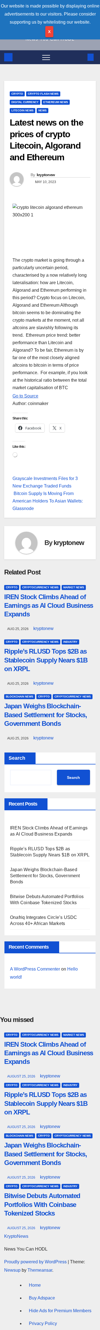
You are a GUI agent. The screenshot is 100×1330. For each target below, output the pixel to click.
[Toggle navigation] (46, 57)
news (42, 110)
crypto (17, 93)
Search (17, 758)
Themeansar (40, 1270)
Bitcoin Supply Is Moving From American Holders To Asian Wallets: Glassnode (47, 501)
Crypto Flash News (43, 93)
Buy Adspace (42, 1298)
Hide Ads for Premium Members (60, 1310)
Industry (70, 641)
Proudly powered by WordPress (36, 1261)
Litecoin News (22, 110)
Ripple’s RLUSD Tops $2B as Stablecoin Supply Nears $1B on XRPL (46, 660)
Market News (73, 587)
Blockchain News (19, 696)
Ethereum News (55, 102)
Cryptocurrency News (40, 587)
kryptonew (46, 174)
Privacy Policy (43, 1323)
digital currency (25, 102)
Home (35, 1285)
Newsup (12, 1270)
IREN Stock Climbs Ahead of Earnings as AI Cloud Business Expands (48, 605)
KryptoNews (16, 1236)
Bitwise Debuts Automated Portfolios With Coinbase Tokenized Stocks (42, 1204)
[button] (81, 57)
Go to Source (25, 396)
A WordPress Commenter (35, 969)
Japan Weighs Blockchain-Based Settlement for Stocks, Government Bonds (45, 714)
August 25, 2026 (21, 1076)
